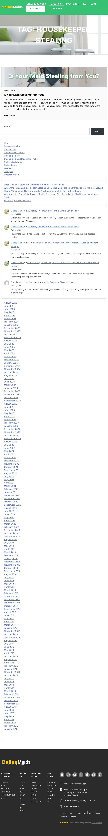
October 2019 (11, 533)
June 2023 (9, 410)
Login (94, 4)
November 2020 (12, 498)
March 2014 (10, 691)
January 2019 (11, 558)
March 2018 (10, 590)
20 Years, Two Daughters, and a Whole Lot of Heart (53, 210)
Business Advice (12, 146)
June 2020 (9, 514)
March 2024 (10, 385)
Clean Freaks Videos (14, 152)
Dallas (34, 782)
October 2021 (11, 467)
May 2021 (9, 479)
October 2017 (11, 606)
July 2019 (9, 542)
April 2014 (9, 688)
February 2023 (11, 422)
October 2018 (11, 568)
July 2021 (9, 476)
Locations (71, 4)
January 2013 (11, 729)
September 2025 (12, 337)
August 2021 (10, 473)
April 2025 (9, 353)
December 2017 (12, 599)
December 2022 (12, 429)
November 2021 (12, 463)
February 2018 (11, 593)
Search (7, 126)
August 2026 (10, 302)
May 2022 (9, 451)
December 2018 (12, 561)
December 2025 (12, 328)
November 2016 (12, 631)
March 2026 (10, 318)
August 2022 (10, 441)
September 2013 (12, 703)
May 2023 (9, 413)
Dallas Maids (17, 210)
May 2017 (9, 618)
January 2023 (11, 426)
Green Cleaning (8, 795)
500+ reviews (97, 823)
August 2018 (10, 574)
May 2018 (9, 583)
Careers (91, 813)
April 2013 (9, 719)
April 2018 (9, 587)
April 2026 (9, 315)
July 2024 (9, 378)
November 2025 (12, 331)
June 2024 (9, 381)
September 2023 (12, 400)
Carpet (4, 798)
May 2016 (9, 650)
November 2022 (12, 432)
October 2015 (11, 656)
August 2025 (10, 340)
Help (84, 4)
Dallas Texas (10, 165)
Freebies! (8, 168)
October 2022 (11, 435)
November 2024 (12, 369)
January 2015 (11, 669)
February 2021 (11, 489)
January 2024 (11, 388)
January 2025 (11, 362)
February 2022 (11, 460)
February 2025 (11, 359)
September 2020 (12, 504)
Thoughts (8, 171)
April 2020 (9, 520)
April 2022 (9, 454)
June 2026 (9, 309)
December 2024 (12, 366)
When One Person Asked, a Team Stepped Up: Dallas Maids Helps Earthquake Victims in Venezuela (53, 188)
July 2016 (9, 643)
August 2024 (10, 375)
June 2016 (9, 647)
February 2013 (11, 725)
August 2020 (10, 508)
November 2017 (12, 602)
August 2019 (10, 539)
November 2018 (12, 564)
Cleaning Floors (12, 155)
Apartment (6, 792)
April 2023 (9, 416)
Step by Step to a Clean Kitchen (57, 282)
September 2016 (12, 637)
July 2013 (9, 710)
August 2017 (10, 612)
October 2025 (11, 334)
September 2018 (12, 571)
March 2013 (10, 722)
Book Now (57, 9)
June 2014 (9, 681)
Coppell (34, 789)
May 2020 (9, 517)
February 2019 (11, 555)
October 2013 (11, 700)
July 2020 (9, 511)
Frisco (34, 792)
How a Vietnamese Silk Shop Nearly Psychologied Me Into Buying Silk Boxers (42, 191)
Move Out (5, 789)
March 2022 (10, 457)
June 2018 (9, 580)
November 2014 (12, 672)
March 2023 (10, 419)
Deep (3, 786)
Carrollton (36, 786)
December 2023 (12, 391)
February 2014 (11, 694)
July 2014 (9, 678)
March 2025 (10, 356)
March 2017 (10, 624)
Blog (22, 811)
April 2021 (9, 482)
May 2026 (9, 312)
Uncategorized (11, 174)
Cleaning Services (36, 4)
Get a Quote (36, 9)
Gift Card (51, 786)
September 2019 (12, 536)
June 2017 (9, 615)
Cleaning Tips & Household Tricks (21, 159)
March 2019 (10, 552)
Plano (33, 798)
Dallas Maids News (13, 162)
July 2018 (9, 577)
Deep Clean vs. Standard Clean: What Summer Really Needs (34, 184)
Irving (33, 795)
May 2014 (9, 684)
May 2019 (9, 546)
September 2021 (12, 470)
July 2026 (9, 306)
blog (6, 143)
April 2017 (9, 621)
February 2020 (11, 527)
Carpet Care (10, 149)
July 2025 (9, 344)
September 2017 (12, 609)
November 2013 (12, 697)
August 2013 (10, 707)
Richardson (36, 801)
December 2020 (12, 495)
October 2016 (11, 634)
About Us (56, 4)
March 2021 (10, 486)
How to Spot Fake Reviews (17, 200)
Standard (5, 782)
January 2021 (11, 492)
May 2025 (9, 350)
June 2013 (9, 713)
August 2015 (10, 659)
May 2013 (9, 716)
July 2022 (9, 445)
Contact (23, 782)
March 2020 (10, 523)
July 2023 (9, 407)
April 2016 (9, 653)
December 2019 (12, 530)
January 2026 (11, 325)
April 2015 (9, 662)
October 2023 (11, 397)
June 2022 (9, 448)
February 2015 (11, 665)
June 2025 (9, 347)
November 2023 (12, 394)
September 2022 (12, 438)
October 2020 (11, 501)
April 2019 (9, 549)
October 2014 (11, 675)
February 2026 (11, 321)
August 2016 (10, 640)
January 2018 (11, 596)
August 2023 (10, 403)
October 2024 (11, 372)
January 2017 (10, 628)
